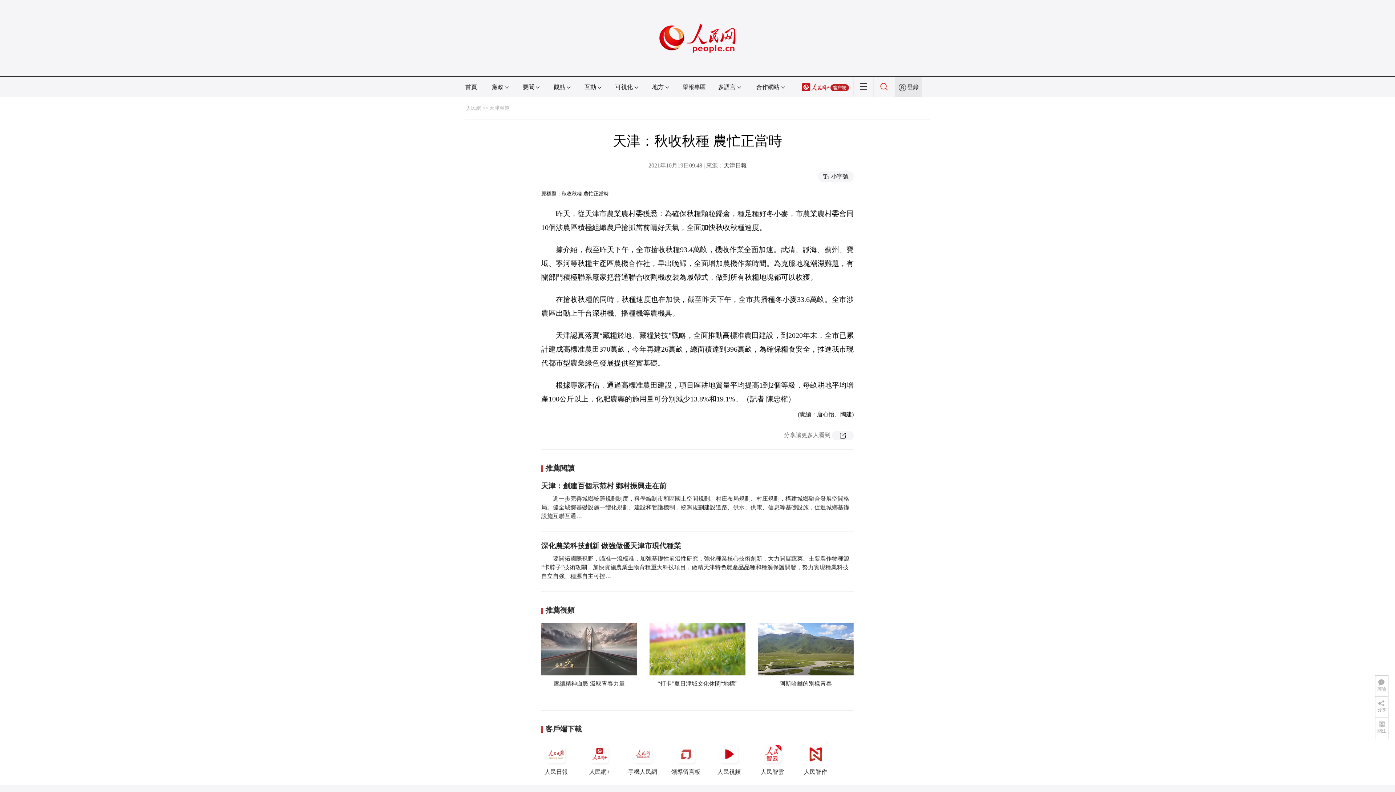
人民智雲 (772, 772)
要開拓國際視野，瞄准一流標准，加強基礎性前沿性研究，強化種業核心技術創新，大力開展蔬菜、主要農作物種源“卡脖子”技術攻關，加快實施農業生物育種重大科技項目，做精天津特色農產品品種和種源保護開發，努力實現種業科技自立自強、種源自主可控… (695, 567)
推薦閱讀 (560, 468)
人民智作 (815, 772)
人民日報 (556, 772)
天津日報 (735, 165)
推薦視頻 (560, 610)
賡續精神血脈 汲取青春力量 (589, 683)
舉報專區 (694, 87)
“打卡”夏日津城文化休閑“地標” (697, 683)
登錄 (913, 87)
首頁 (471, 87)
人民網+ (599, 772)
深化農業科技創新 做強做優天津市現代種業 (611, 546)
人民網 (473, 108)
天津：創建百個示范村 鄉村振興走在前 (604, 486)
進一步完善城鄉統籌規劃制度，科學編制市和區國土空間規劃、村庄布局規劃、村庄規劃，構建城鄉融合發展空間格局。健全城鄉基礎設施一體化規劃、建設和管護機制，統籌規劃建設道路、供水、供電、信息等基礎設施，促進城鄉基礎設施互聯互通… (695, 507)
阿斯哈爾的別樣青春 (806, 683)
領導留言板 (685, 772)
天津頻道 (499, 108)
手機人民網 (642, 772)
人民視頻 (729, 772)
